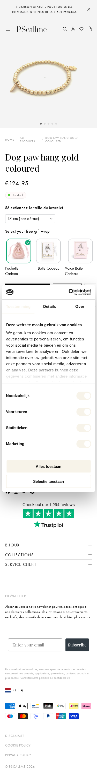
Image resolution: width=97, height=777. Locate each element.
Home (9, 139)
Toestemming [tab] (18, 306)
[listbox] (30, 218)
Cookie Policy (18, 745)
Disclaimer (15, 736)
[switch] (83, 412)
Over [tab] (79, 306)
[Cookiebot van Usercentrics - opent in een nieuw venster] (69, 292)
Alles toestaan (48, 466)
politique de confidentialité (54, 678)
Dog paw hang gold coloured (61, 139)
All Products (27, 139)
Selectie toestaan (48, 481)
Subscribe (77, 645)
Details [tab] (49, 306)
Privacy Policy (18, 755)
